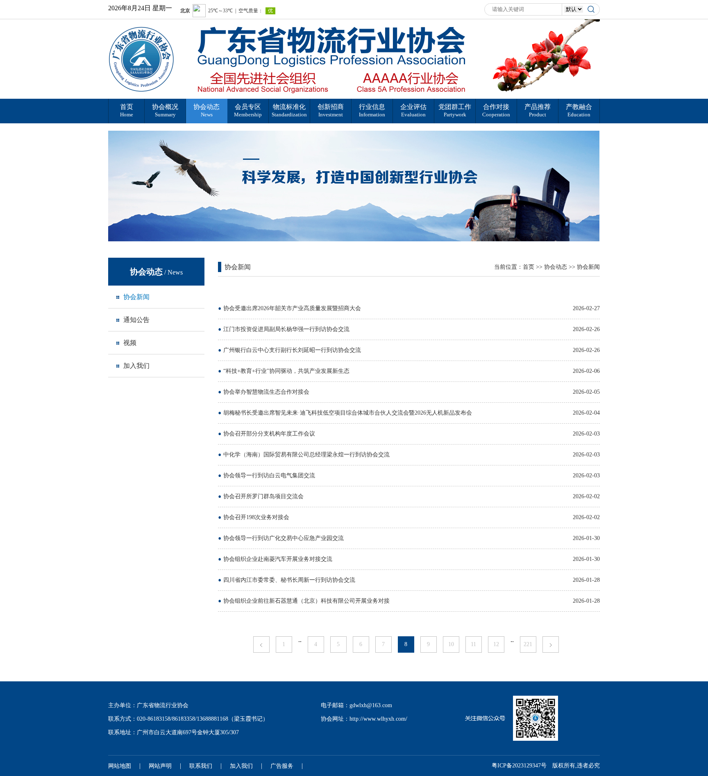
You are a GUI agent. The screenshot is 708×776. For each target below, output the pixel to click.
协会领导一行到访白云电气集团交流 (269, 475)
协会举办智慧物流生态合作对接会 (266, 392)
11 (473, 644)
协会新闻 (588, 267)
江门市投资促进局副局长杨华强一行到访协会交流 (286, 329)
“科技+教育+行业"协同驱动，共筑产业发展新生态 (286, 371)
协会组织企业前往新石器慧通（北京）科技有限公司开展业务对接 (306, 601)
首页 (528, 267)
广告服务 (281, 766)
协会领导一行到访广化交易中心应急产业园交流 (283, 538)
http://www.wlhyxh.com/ (378, 719)
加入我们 (241, 766)
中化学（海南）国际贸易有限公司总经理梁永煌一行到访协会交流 (306, 455)
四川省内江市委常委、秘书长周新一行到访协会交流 (289, 580)
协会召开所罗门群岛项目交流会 (263, 496)
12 (496, 644)
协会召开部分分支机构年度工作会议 (269, 434)
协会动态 (555, 267)
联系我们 (200, 766)
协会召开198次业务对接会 (256, 517)
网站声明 (160, 766)
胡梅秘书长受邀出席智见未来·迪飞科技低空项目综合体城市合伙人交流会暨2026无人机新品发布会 (347, 413)
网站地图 (119, 766)
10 (451, 644)
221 (528, 644)
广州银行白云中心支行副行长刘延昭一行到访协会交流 (292, 350)
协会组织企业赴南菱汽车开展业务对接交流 (277, 559)
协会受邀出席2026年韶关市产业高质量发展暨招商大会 (292, 308)
